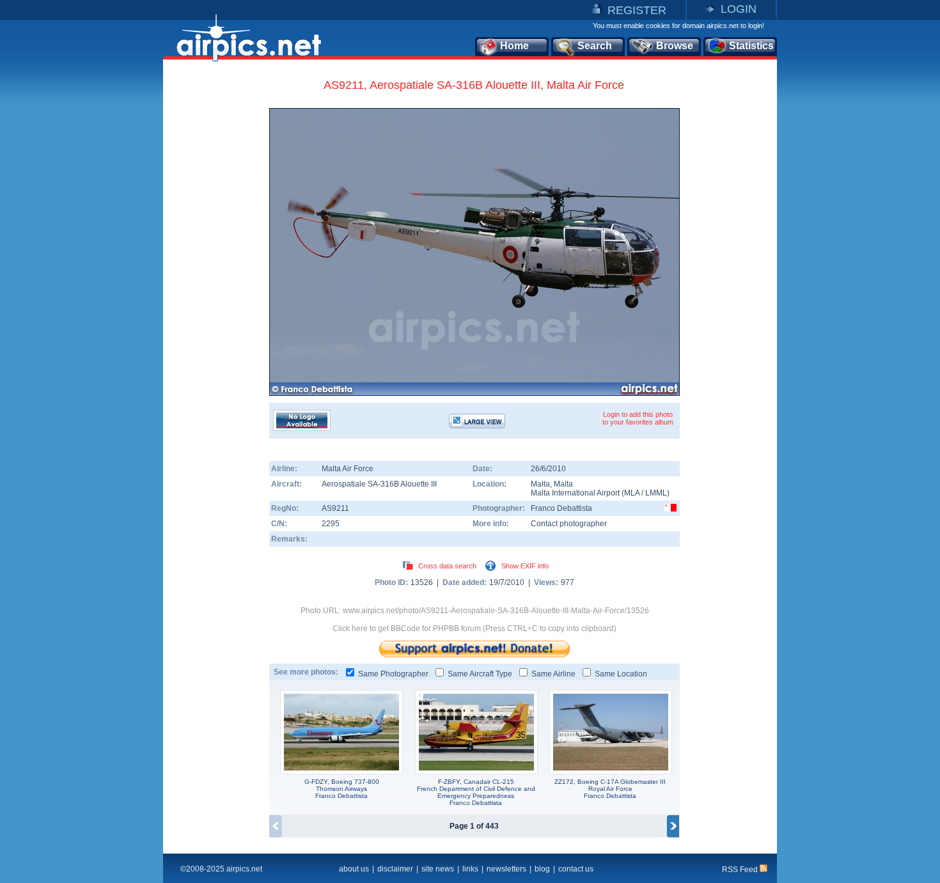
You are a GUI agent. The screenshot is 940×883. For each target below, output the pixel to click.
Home (514, 45)
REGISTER (636, 10)
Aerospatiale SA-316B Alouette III (379, 484)
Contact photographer (569, 523)
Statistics (751, 45)
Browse (674, 45)
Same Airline (553, 673)
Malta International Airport (575, 492)
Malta (540, 484)
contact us (575, 868)
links (470, 868)
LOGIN (738, 9)
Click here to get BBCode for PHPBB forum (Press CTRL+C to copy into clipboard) (474, 628)
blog (542, 868)
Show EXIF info (525, 566)
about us (354, 868)
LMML (656, 492)
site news (437, 868)
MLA (631, 492)
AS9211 (335, 508)
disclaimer (395, 868)
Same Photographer (393, 673)
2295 (331, 523)
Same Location (621, 673)
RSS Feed (741, 869)
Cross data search (447, 566)
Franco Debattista (561, 508)
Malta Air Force (347, 468)
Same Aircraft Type (480, 673)
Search (594, 45)
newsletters (506, 868)
